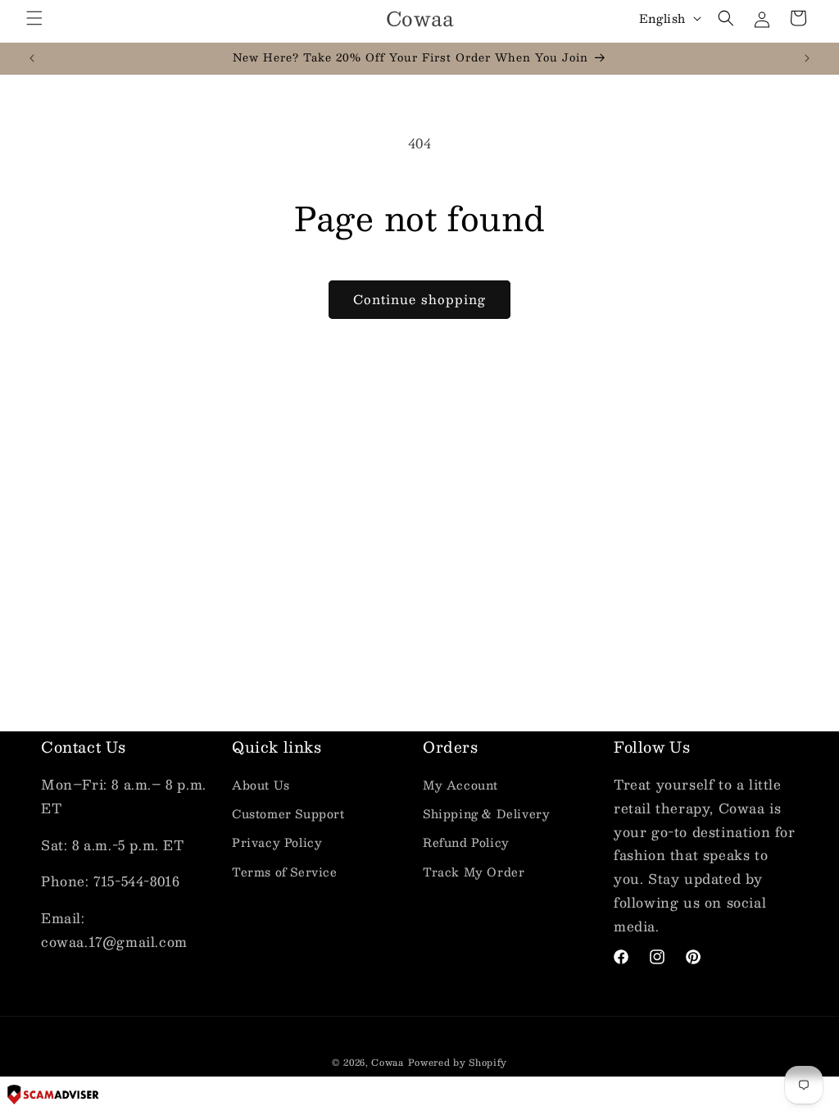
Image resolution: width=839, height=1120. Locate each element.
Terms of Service (285, 871)
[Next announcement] (807, 58)
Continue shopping (419, 299)
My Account (460, 784)
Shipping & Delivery (486, 813)
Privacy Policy (277, 842)
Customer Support (288, 813)
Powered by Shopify (458, 1062)
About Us (261, 784)
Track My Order (473, 871)
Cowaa (387, 1062)
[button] (34, 18)
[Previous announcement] (32, 58)
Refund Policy (466, 842)
